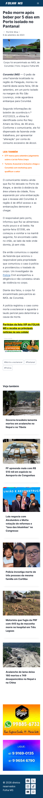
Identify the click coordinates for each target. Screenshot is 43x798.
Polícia (6, 275)
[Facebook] (27, 781)
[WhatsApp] (33, 791)
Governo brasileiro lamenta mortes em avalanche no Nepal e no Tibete (21, 424)
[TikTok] (33, 786)
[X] (33, 781)
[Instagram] (27, 786)
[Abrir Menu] (38, 3)
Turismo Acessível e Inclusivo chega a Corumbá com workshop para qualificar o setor (22, 168)
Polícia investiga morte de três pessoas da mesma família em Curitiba (21, 575)
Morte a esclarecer (13, 362)
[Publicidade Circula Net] (21, 770)
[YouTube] (27, 791)
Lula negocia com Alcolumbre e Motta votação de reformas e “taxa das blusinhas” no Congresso (19, 523)
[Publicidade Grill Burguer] (21, 734)
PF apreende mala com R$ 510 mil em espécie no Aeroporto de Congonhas (21, 472)
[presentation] (21, 403)
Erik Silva (14, 32)
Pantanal (30, 362)
